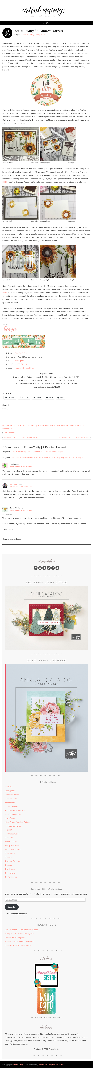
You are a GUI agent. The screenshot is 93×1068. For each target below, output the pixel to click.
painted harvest (68, 425)
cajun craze (7, 425)
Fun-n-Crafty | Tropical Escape (18, 945)
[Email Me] (57, 569)
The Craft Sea (21, 353)
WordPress (43, 1065)
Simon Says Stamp (13, 849)
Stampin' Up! (40, 34)
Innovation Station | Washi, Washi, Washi (21, 437)
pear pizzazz (80, 425)
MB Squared (20, 360)
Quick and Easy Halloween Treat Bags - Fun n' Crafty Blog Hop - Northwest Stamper (47, 457)
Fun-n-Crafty (28, 34)
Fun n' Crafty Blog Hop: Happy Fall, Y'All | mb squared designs (37, 451)
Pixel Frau (9, 838)
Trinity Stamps (11, 877)
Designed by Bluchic (55, 1065)
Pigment (8, 830)
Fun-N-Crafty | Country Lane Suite (19, 941)
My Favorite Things (13, 826)
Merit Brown (14, 484)
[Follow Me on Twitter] (49, 569)
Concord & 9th (11, 798)
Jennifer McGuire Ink (13, 814)
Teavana (8, 865)
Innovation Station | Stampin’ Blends (74, 437)
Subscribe (12, 907)
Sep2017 (7, 34)
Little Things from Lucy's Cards (18, 822)
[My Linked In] (53, 569)
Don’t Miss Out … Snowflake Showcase (21, 930)
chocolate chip (19, 425)
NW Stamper (22, 364)
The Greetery (10, 869)
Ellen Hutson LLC (12, 802)
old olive (57, 425)
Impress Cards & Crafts (15, 810)
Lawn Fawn (10, 818)
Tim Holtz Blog (11, 873)
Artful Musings (17, 1065)
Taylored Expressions (14, 861)
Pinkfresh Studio (12, 834)
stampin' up (7, 429)
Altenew (8, 787)
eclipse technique (45, 425)
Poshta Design (11, 841)
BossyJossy (10, 791)
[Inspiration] (36, 569)
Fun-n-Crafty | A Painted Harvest (38, 31)
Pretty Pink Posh (12, 845)
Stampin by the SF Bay (25, 368)
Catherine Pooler (12, 794)
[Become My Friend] (44, 569)
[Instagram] (40, 569)
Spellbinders (10, 853)
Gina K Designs (11, 806)
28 (7, 30)
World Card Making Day (15, 937)
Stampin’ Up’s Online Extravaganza (19, 933)
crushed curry (31, 425)
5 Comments (10, 433)
